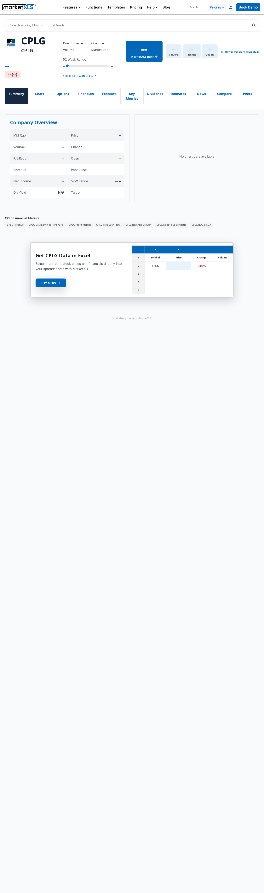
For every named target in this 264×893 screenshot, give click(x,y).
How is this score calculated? (242, 52)
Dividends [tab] (155, 93)
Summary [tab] (16, 93)
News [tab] (201, 93)
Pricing (136, 7)
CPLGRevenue (15, 224)
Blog (166, 7)
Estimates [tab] (178, 93)
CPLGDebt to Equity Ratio (171, 224)
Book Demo (248, 7)
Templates (116, 7)
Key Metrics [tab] (132, 96)
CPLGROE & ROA (201, 224)
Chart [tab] (39, 93)
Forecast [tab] (109, 93)
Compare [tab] (224, 93)
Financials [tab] (86, 93)
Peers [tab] (247, 93)
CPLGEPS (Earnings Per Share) (46, 224)
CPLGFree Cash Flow (108, 224)
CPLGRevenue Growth (138, 224)
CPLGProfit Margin (80, 224)
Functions (94, 7)
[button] (71, 7)
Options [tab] (62, 93)
